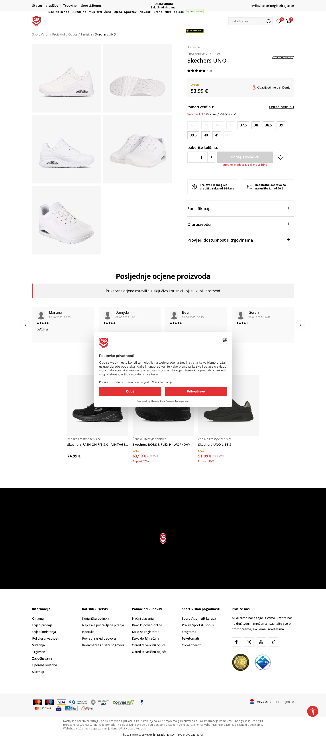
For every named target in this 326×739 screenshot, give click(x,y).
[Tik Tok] (273, 642)
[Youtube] (261, 642)
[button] (71, 11)
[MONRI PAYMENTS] (87, 707)
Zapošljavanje (42, 658)
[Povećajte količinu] (211, 157)
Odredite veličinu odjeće (149, 652)
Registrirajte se (282, 6)
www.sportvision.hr (144, 735)
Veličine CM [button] (228, 114)
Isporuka (88, 632)
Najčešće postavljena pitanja (103, 625)
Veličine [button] (211, 114)
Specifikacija (199, 208)
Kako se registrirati (145, 632)
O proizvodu (199, 224)
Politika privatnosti (45, 638)
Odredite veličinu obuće (149, 645)
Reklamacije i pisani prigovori (103, 645)
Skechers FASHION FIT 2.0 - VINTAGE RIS (97, 444)
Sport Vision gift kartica (199, 618)
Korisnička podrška (95, 618)
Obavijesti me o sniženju (274, 87)
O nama (38, 618)
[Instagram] (248, 642)
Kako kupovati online (147, 625)
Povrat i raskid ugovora (99, 638)
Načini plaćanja (143, 618)
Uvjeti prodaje (42, 625)
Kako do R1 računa (145, 638)
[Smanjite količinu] (191, 157)
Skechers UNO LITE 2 (214, 444)
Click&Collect (191, 645)
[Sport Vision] (36, 20)
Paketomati (190, 638)
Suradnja (38, 645)
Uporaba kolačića (44, 665)
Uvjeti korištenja (44, 632)
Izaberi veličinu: (200, 107)
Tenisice (193, 47)
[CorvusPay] (123, 702)
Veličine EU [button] (195, 114)
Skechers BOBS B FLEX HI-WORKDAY (161, 444)
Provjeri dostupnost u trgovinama (220, 240)
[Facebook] (236, 642)
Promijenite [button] (285, 701)
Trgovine (38, 652)
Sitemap (38, 672)
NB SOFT (171, 735)
